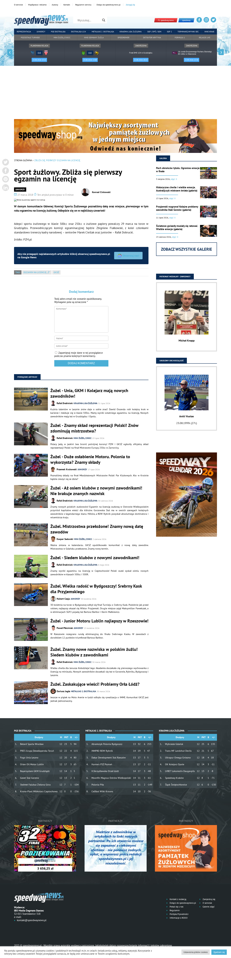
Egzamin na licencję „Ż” (37, 272)
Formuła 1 (180, 37)
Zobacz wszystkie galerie (186, 249)
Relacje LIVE (204, 37)
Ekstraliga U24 (78, 31)
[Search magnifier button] (103, 20)
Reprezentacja (24, 31)
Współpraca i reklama (37, 4)
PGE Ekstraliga (58, 31)
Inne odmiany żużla (94, 37)
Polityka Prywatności (178, 914)
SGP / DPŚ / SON (154, 31)
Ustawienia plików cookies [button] (195, 952)
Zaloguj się (130, 4)
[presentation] (9, 52)
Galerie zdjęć (208, 906)
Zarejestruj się (208, 899)
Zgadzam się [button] (219, 952)
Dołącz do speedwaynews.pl (109, 4)
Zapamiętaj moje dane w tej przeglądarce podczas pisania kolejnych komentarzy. (78, 354)
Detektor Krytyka (152, 37)
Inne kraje (209, 31)
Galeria (163, 158)
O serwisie (18, 4)
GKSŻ (56, 272)
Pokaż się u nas (176, 906)
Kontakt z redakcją (177, 899)
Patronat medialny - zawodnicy (174, 276)
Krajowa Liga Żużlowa (131, 31)
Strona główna (23, 160)
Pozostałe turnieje (30, 37)
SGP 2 (169, 31)
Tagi (17, 272)
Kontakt (66, 4)
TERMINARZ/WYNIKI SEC (188, 31)
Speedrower (123, 37)
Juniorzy (41, 31)
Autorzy (55, 4)
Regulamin (174, 910)
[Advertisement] (115, 93)
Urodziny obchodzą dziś (171, 360)
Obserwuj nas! (130, 255)
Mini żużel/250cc (62, 37)
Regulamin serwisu (83, 4)
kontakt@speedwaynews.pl (31, 920)
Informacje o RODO (178, 917)
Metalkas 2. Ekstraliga (103, 31)
